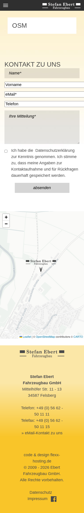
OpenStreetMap (45, 336)
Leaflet (26, 336)
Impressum (37, 498)
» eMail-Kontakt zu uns (42, 433)
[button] (41, 266)
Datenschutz (41, 492)
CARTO (78, 336)
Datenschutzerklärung (55, 150)
